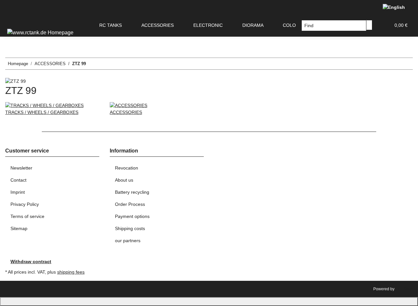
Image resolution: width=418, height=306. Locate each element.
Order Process (130, 204)
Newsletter (21, 168)
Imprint (17, 192)
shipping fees (71, 272)
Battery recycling (132, 192)
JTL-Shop (404, 289)
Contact (18, 180)
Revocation (126, 168)
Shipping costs (130, 228)
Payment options (132, 216)
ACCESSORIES (126, 112)
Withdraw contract (30, 261)
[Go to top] (209, 301)
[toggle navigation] (13, 20)
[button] (383, 25)
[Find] (369, 25)
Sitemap (18, 228)
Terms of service (27, 216)
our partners (127, 240)
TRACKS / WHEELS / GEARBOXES (41, 112)
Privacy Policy (24, 204)
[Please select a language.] (395, 7)
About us (124, 180)
